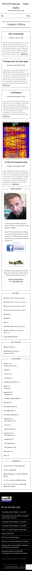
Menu (28, 16)
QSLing (6, 388)
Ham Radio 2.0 (8, 421)
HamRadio (6, 419)
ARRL (14, 228)
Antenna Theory (9, 366)
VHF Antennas (8, 447)
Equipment (6, 392)
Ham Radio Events (9, 406)
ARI (4, 298)
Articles (5, 363)
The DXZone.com (11, 507)
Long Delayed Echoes (10, 337)
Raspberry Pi (8, 439)
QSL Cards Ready (16, 34)
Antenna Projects (8, 347)
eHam (5, 322)
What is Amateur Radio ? (16, 279)
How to (6, 374)
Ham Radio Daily (8, 326)
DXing (6, 370)
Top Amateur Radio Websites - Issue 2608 (14, 525)
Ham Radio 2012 (20, 466)
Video (5, 455)
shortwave (7, 378)
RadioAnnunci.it (8, 351)
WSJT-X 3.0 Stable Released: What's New (14, 529)
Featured (6, 402)
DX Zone (6, 310)
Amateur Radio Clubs (8, 533)
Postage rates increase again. (16, 61)
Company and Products (10, 382)
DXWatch (6, 318)
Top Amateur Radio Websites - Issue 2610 (14, 512)
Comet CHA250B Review (18, 480)
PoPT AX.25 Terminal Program (10, 537)
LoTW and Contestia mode (16, 162)
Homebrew (6, 433)
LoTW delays (16, 93)
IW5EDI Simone (16, 242)
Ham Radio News (8, 410)
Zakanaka (13, 470)
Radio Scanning (9, 429)
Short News (7, 451)
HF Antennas (8, 435)
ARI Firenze (6, 302)
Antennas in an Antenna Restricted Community (15, 541)
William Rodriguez (8, 474)
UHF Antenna (8, 443)
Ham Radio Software (9, 415)
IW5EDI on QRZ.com (9, 330)
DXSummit (6, 314)
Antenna (6, 394)
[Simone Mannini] (16, 252)
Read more (24, 54)
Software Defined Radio (11, 398)
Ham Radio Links (18, 281)
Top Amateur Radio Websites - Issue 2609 (14, 522)
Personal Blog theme (22, 568)
